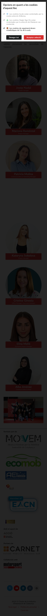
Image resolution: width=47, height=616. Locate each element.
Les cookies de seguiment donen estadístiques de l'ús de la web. (20, 29)
